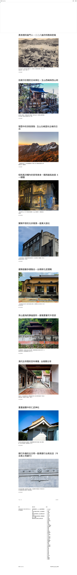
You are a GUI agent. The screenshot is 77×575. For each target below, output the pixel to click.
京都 (48, 511)
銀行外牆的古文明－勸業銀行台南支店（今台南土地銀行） (38, 454)
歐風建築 (48, 540)
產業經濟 (48, 546)
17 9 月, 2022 (20, 399)
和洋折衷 (48, 520)
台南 (48, 517)
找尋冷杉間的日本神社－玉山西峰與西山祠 (38, 80)
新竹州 (48, 533)
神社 (48, 549)
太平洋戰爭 (49, 525)
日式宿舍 (48, 534)
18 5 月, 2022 (20, 445)
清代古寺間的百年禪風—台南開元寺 (34, 361)
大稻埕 (48, 524)
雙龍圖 (48, 557)
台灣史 (48, 519)
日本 (48, 535)
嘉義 (48, 521)
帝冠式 (48, 531)
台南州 (48, 518)
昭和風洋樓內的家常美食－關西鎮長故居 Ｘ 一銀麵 (38, 176)
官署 (48, 527)
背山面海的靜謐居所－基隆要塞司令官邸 (37, 315)
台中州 (48, 514)
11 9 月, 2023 (20, 261)
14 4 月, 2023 (20, 353)
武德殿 (48, 541)
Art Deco (48, 509)
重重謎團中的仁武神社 (28, 407)
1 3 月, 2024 (20, 166)
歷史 (48, 542)
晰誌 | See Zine (21, 566)
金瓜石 (48, 555)
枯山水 (48, 539)
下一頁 (57, 499)
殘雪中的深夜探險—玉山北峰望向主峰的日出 (38, 127)
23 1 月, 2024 (20, 215)
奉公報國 (48, 526)
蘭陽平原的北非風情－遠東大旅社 (34, 223)
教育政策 (48, 532)
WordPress (55, 566)
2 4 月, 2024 (20, 118)
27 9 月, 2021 (20, 492)
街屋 (48, 553)
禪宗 (48, 550)
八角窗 (48, 512)
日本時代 (48, 538)
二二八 (48, 510)
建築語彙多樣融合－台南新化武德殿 (35, 269)
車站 (48, 554)
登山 (48, 547)
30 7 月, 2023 (20, 307)
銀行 (48, 556)
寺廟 (48, 528)
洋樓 (48, 543)
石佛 (48, 548)
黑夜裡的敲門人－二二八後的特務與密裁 (37, 35)
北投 (48, 513)
